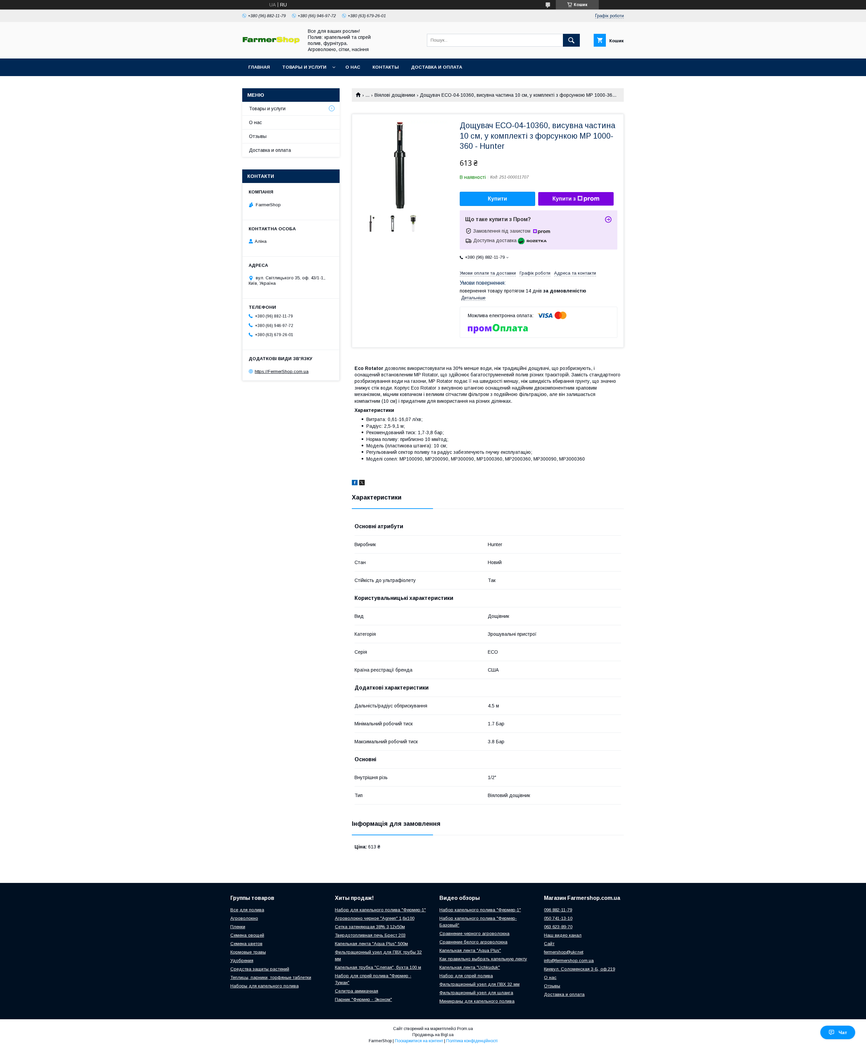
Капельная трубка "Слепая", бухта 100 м (378, 967)
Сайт (549, 943)
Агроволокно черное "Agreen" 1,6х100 (374, 918)
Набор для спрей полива (466, 975)
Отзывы (258, 136)
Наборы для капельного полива (264, 985)
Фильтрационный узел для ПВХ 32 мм (479, 984)
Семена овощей (247, 935)
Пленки (237, 926)
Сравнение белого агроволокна (473, 941)
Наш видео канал (563, 935)
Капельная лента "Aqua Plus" (470, 950)
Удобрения (241, 960)
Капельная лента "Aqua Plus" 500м (371, 943)
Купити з (564, 199)
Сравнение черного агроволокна (474, 933)
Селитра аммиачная (356, 991)
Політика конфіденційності (472, 1041)
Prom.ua (465, 1028)
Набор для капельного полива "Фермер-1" (380, 909)
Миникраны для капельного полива (477, 1001)
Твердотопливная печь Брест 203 (370, 935)
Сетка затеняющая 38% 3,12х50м (370, 926)
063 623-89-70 (558, 926)
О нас (352, 67)
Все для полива (247, 909)
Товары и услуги (304, 67)
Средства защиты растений (259, 969)
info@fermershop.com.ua (569, 960)
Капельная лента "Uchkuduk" (469, 967)
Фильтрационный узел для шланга (476, 992)
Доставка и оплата (436, 67)
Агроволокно (244, 918)
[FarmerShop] (271, 42)
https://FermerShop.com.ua (282, 371)
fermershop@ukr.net (563, 952)
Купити (497, 199)
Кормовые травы (248, 952)
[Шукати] (571, 40)
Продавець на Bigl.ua (433, 1034)
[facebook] (355, 483)
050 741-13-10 (558, 918)
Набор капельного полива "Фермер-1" (480, 909)
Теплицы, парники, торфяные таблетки (270, 977)
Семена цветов (246, 943)
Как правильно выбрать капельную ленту (483, 958)
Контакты (385, 67)
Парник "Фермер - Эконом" (363, 999)
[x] (362, 483)
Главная (259, 67)
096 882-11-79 (558, 909)
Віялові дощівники (394, 95)
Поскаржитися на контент (419, 1041)
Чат (843, 1032)
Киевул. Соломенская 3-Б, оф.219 (579, 969)
